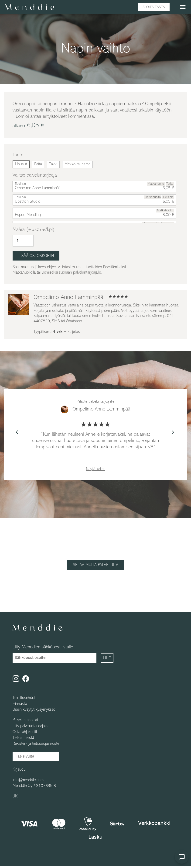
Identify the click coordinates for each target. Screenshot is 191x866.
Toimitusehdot (24, 698)
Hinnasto (20, 704)
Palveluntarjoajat (25, 720)
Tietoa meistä (23, 738)
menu (182, 6)
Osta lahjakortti (25, 732)
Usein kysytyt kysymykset (34, 710)
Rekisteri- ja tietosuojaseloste (36, 744)
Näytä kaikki (95, 469)
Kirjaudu (19, 770)
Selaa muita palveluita (95, 565)
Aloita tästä (154, 7)
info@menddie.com (28, 780)
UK (15, 796)
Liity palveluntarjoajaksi (31, 726)
